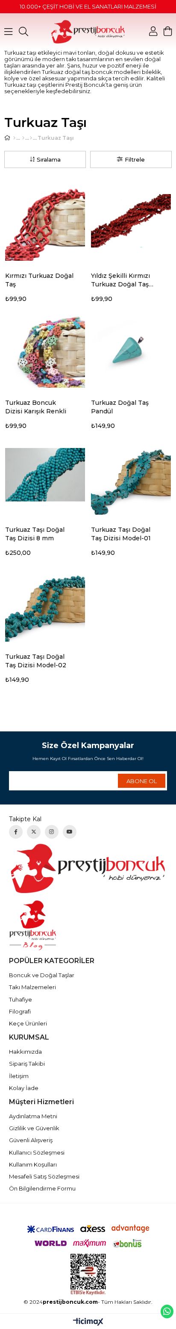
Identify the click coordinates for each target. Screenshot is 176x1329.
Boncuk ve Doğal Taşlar (41, 975)
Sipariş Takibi (27, 1063)
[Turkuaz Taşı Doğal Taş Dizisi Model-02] (45, 602)
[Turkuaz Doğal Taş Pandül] (131, 348)
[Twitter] (34, 832)
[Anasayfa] (14, 138)
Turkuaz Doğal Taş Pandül (120, 407)
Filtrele (135, 159)
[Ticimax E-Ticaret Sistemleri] (88, 1322)
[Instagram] (52, 832)
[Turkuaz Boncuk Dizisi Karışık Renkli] (45, 348)
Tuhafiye (20, 999)
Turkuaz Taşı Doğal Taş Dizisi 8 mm (35, 534)
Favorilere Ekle (82, 276)
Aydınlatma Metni (33, 1116)
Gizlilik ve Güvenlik (34, 1128)
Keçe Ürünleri (28, 1023)
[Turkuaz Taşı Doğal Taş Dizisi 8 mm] (45, 475)
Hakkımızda (25, 1051)
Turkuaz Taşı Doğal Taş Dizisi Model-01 (121, 534)
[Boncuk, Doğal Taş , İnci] (23, 138)
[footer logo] (88, 868)
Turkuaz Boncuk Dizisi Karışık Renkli (35, 407)
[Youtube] (69, 832)
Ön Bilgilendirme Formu (42, 1188)
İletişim (19, 1076)
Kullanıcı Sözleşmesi (37, 1152)
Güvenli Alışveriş (31, 1140)
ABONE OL (141, 781)
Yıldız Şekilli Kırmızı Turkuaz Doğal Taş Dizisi (120, 280)
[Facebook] (16, 832)
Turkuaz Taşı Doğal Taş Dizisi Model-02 (35, 661)
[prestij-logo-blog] (88, 925)
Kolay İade (23, 1087)
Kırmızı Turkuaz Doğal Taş (39, 280)
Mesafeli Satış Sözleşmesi (44, 1176)
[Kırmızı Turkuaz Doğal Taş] (45, 221)
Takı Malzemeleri (32, 987)
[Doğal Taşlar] (31, 138)
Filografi (20, 1011)
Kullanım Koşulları (33, 1164)
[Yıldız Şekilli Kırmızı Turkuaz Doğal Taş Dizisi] (131, 221)
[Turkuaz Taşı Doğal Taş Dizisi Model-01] (131, 475)
